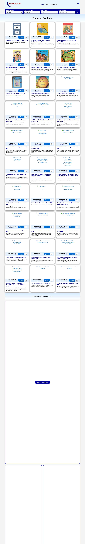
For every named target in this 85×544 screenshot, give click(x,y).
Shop (47, 4)
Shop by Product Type (28, 10)
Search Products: (62, 10)
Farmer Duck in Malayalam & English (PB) (41, 202)
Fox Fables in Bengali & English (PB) (66, 67)
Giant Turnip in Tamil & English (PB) (40, 93)
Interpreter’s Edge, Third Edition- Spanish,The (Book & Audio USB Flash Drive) (15, 285)
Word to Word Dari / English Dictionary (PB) (17, 40)
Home (42, 4)
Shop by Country (44, 10)
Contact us (54, 4)
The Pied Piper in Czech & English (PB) (41, 283)
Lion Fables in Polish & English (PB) (66, 93)
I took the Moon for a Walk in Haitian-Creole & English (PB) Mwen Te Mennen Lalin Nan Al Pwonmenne (67, 176)
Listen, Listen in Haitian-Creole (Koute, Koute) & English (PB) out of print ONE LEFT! (41, 176)
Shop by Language (9, 10)
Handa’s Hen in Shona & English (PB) (40, 67)
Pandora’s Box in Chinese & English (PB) (16, 257)
